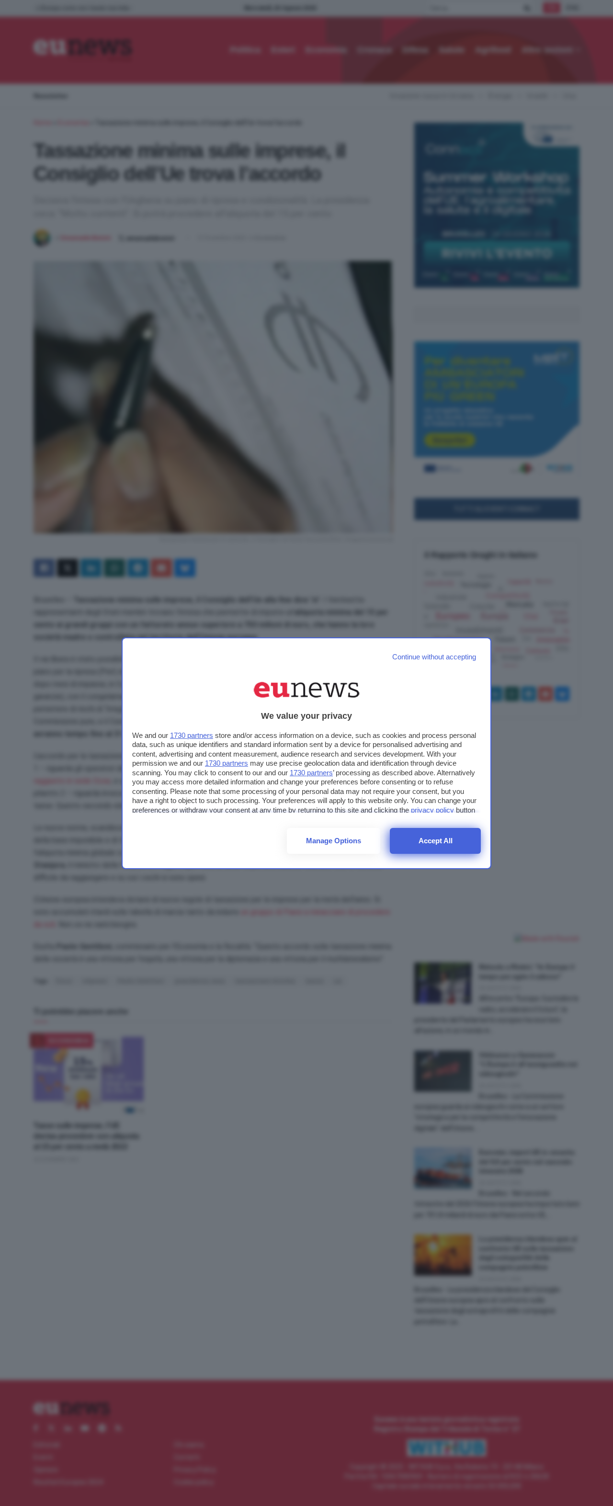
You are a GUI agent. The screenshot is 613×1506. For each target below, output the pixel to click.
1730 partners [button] (191, 735)
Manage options (333, 841)
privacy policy (432, 810)
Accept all (436, 841)
